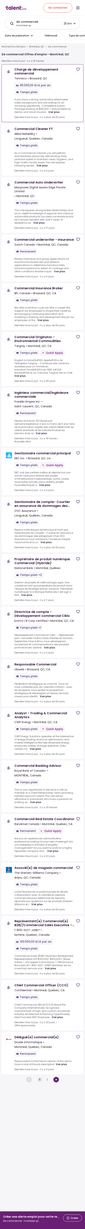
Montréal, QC (36, 46)
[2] (56, 1079)
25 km (68, 23)
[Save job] (78, 69)
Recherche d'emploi (14, 46)
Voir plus (54, 112)
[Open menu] (78, 7)
